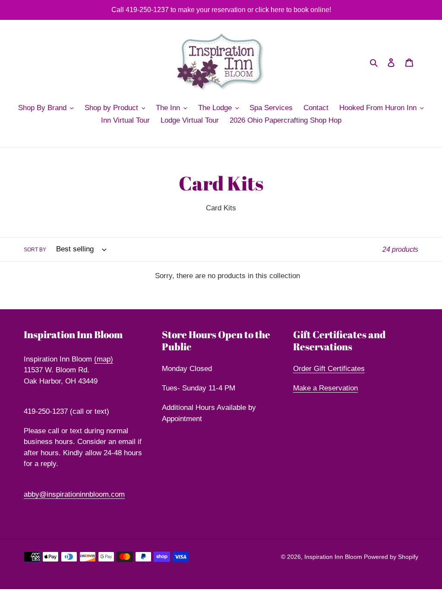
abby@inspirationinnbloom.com (74, 494)
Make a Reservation (325, 388)
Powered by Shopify (391, 556)
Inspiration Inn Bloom (334, 556)
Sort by (35, 250)
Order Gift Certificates (329, 369)
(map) (103, 359)
